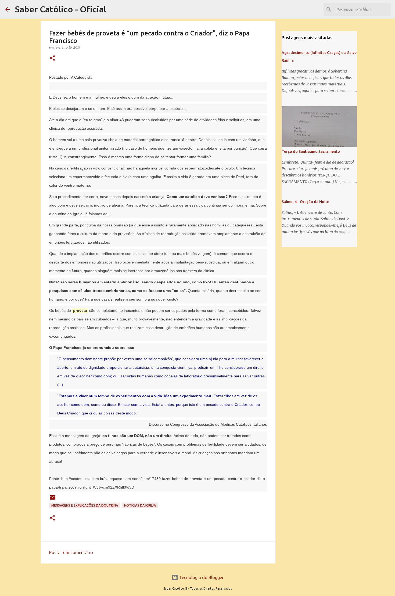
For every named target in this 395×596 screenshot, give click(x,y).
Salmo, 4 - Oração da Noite (305, 202)
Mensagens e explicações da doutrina (84, 505)
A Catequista (81, 77)
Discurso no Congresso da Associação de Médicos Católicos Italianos (208, 424)
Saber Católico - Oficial (60, 9)
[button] (52, 58)
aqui (106, 214)
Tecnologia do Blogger (201, 577)
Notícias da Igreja (140, 505)
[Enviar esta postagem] (52, 499)
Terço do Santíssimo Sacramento (311, 151)
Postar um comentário (71, 552)
